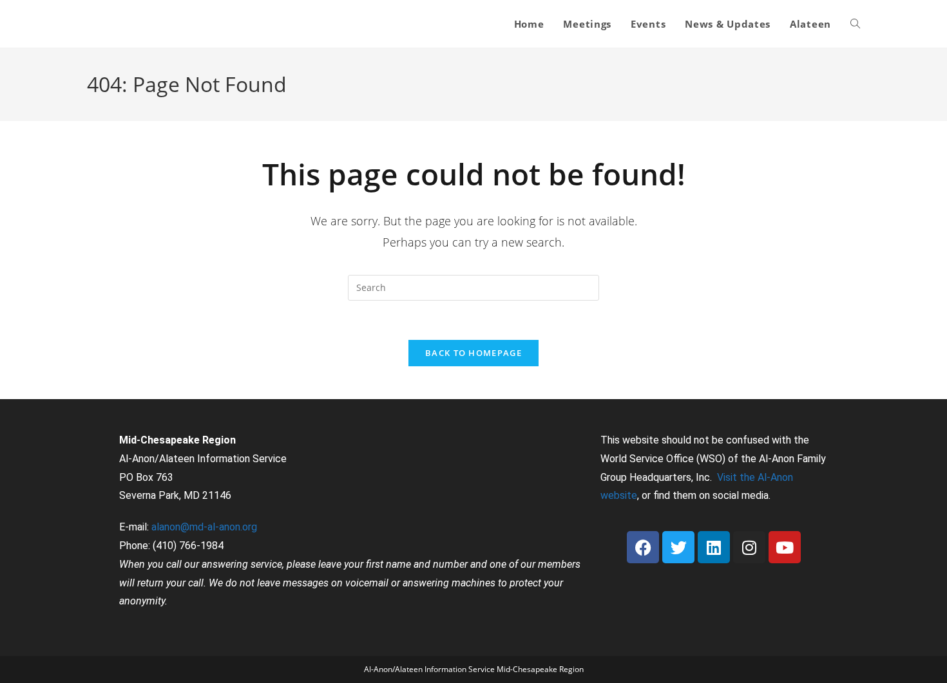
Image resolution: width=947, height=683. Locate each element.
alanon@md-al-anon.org (204, 527)
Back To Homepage (473, 353)
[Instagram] (749, 547)
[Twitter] (678, 547)
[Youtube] (785, 547)
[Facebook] (643, 547)
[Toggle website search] (855, 24)
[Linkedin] (714, 547)
